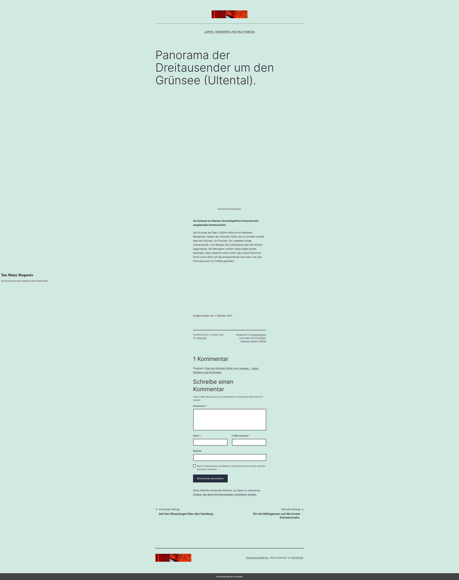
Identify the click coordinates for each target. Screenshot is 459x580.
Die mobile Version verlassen (229, 576)
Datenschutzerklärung (257, 557)
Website (197, 451)
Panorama (245, 341)
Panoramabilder (259, 335)
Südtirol (254, 341)
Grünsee (261, 338)
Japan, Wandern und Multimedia (229, 32)
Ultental (262, 341)
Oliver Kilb (201, 338)
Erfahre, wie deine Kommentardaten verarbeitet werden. (225, 494)
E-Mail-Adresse (240, 435)
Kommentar (200, 406)
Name (197, 435)
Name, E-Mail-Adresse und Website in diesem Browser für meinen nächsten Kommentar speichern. (231, 467)
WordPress (297, 557)
